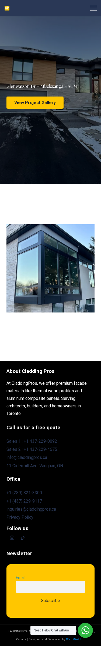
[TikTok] (22, 537)
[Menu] (93, 8)
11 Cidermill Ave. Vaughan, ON (34, 465)
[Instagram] (11, 537)
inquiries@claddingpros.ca (31, 509)
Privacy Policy (19, 517)
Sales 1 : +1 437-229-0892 (31, 441)
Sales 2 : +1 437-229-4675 (31, 449)
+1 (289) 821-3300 (24, 492)
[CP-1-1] (7, 8)
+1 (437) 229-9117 (24, 501)
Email (20, 577)
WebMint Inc (75, 639)
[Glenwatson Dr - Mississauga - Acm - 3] (50, 268)
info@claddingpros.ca (26, 457)
